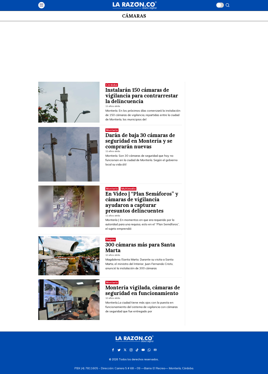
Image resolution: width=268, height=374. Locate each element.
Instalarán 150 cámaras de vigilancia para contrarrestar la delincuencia (141, 95)
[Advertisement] (134, 48)
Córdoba (111, 84)
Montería (112, 130)
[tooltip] (113, 350)
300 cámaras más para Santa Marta (140, 247)
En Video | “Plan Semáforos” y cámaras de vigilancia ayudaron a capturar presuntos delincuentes (141, 202)
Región (110, 239)
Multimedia (128, 188)
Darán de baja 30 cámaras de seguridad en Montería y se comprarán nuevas (140, 140)
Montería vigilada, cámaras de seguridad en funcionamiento (142, 290)
